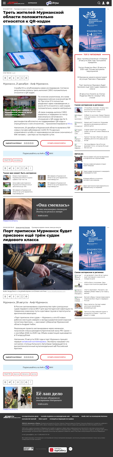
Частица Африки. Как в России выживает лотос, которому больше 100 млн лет (96, 146)
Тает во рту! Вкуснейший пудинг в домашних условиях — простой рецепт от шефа (96, 313)
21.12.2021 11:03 (7, 9)
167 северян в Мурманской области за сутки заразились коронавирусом (57, 184)
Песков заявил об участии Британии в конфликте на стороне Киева (96, 157)
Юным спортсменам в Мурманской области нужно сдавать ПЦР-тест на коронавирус (17, 178)
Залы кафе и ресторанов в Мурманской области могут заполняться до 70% (22, 184)
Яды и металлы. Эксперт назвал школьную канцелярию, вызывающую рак (95, 306)
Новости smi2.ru (10, 221)
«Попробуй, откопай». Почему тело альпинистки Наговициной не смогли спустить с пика (96, 109)
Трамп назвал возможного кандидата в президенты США (96, 172)
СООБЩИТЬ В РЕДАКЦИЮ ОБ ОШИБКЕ (62, 419)
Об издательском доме (30, 416)
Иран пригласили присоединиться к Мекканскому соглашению (96, 186)
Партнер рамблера (41, 449)
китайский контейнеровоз (34, 342)
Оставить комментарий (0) (56, 143)
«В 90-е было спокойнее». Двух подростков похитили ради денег (95, 283)
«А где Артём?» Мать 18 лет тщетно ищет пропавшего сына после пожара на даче (96, 277)
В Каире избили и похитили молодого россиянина (93, 179)
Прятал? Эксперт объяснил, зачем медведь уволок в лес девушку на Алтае (96, 138)
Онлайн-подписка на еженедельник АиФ (55, 416)
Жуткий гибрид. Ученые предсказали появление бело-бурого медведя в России (97, 298)
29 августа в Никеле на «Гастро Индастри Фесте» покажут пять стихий (92, 96)
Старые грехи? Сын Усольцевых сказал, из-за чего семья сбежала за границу (96, 131)
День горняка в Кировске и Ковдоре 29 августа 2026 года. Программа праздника (92, 60)
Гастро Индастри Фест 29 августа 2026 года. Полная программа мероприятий (92, 69)
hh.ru (70, 124)
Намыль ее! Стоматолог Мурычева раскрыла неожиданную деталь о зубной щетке (96, 124)
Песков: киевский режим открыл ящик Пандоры (94, 164)
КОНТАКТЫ (75, 416)
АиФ (13, 73)
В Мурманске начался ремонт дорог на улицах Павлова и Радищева (92, 78)
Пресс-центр (43, 419)
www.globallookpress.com (56, 291)
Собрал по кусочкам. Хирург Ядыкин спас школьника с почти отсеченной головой (97, 116)
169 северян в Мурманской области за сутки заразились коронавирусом (23, 191)
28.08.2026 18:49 (8, 227)
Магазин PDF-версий (29, 419)
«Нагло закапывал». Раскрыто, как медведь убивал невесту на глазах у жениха (96, 291)
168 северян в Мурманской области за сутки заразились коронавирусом (57, 177)
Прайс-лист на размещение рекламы (94, 416)
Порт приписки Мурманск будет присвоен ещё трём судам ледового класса (92, 87)
